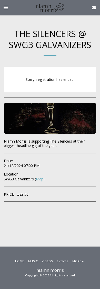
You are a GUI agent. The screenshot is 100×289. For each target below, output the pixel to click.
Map (39, 179)
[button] (5, 7)
